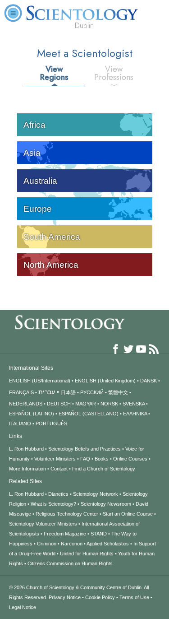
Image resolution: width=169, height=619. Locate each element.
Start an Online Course (128, 514)
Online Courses (130, 458)
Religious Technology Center (67, 514)
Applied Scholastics (108, 543)
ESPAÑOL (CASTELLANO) (89, 413)
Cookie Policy (100, 597)
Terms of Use (134, 597)
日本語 (68, 392)
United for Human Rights (87, 553)
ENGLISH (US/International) (39, 380)
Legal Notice (22, 607)
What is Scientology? (53, 504)
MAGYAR (85, 403)
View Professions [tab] (113, 73)
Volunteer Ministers (55, 458)
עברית (46, 392)
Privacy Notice (65, 597)
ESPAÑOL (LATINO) (31, 413)
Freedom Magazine (65, 533)
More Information (27, 468)
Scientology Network (95, 494)
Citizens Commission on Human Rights (70, 563)
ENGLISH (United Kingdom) (105, 380)
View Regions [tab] (54, 73)
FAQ (85, 458)
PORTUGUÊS (51, 423)
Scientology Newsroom (106, 504)
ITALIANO (20, 423)
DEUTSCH (59, 403)
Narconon (71, 543)
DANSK (148, 380)
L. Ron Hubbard (26, 448)
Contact (59, 468)
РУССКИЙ (92, 392)
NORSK (109, 403)
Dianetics (58, 494)
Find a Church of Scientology (103, 468)
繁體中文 (118, 392)
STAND (99, 533)
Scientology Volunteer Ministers (43, 523)
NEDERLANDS (25, 403)
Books (102, 458)
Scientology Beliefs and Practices (84, 448)
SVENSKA (134, 403)
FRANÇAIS (21, 392)
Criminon (46, 543)
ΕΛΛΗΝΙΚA (135, 413)
